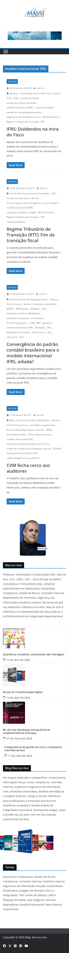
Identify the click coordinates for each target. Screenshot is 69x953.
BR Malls (35, 308)
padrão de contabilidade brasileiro (24, 112)
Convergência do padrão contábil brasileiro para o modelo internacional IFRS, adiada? (33, 352)
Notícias (12, 81)
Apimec (27, 304)
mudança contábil (44, 107)
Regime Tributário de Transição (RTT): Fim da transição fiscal (31, 234)
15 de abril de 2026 (18, 660)
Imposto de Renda (29, 98)
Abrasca (14, 93)
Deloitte (56, 420)
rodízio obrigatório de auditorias (23, 458)
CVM (16, 98)
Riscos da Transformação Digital (23, 692)
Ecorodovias (37, 318)
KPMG (49, 429)
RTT (43, 121)
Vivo (21, 337)
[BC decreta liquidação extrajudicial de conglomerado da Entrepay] (34, 713)
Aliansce (54, 299)
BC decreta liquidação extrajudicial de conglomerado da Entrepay (26, 731)
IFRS (38, 323)
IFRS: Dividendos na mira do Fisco (33, 132)
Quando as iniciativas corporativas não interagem (33, 654)
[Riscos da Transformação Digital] (34, 675)
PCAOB (57, 448)
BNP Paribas (22, 308)
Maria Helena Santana (39, 434)
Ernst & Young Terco (17, 323)
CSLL (9, 98)
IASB (32, 323)
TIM (49, 332)
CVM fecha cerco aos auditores (28, 468)
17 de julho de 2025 (20, 755)
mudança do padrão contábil (21, 212)
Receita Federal (51, 116)
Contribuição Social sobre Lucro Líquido (40, 93)
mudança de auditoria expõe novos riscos (28, 443)
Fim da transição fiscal (18, 198)
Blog (28, 937)
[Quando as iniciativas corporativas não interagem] (34, 637)
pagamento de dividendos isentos (24, 116)
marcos (40, 88)
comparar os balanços (18, 318)
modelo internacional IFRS (20, 107)
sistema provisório (16, 221)
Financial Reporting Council (20, 429)
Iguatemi (47, 323)
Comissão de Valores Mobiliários (23, 313)
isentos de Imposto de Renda (21, 102)
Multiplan (40, 327)
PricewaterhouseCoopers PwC (22, 453)
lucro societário (51, 203)
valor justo (12, 337)
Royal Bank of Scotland (18, 332)
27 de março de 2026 (19, 738)
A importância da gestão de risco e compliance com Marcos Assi (33, 749)
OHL (49, 327)
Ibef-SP (35, 198)
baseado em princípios (44, 304)
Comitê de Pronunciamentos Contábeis (29, 193)
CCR (44, 308)
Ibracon (40, 429)
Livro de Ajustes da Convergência (24, 203)
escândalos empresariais (42, 425)
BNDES (10, 308)
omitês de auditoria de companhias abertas (29, 448)
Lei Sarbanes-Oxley (16, 434)
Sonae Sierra (38, 332)
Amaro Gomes (14, 304)
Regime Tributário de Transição (23, 121)
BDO (12, 420)
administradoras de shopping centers (29, 299)
